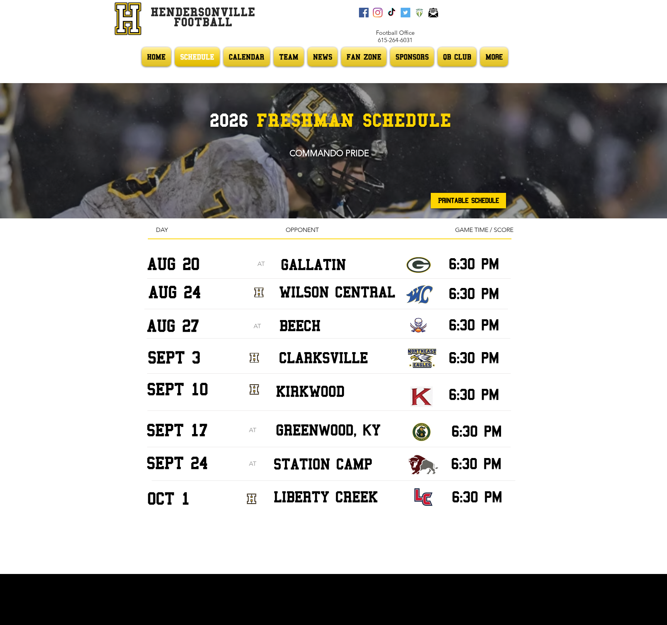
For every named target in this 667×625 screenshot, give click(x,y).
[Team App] (419, 12)
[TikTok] (391, 12)
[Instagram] (378, 12)
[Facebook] (364, 12)
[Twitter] (405, 12)
